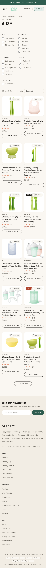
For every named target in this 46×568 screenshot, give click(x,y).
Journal (4, 501)
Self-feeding (9, 61)
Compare (16, 99)
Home (4, 16)
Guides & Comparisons (10, 505)
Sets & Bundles (7, 474)
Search (27, 9)
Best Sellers (6, 470)
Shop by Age (6, 462)
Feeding (24, 38)
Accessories (25, 51)
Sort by (20, 91)
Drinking (24, 42)
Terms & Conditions (9, 532)
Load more (23, 384)
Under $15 (26, 61)
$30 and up (27, 67)
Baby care (25, 48)
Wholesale (6, 544)
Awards (5, 513)
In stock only (9, 84)
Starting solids (10, 67)
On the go (8, 74)
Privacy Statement (8, 536)
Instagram (6, 447)
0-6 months (9, 38)
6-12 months (10, 42)
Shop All (5, 458)
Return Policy (7, 540)
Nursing (24, 45)
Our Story (5, 489)
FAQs (4, 524)
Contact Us (6, 528)
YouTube (37, 447)
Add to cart (12, 136)
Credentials (6, 497)
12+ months (9, 45)
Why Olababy (7, 493)
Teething (8, 64)
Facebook (17, 447)
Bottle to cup (10, 71)
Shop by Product (8, 466)
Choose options (34, 133)
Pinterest (27, 447)
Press (4, 509)
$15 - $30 (26, 64)
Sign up (38, 412)
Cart (39, 9)
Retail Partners (7, 478)
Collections (11, 16)
